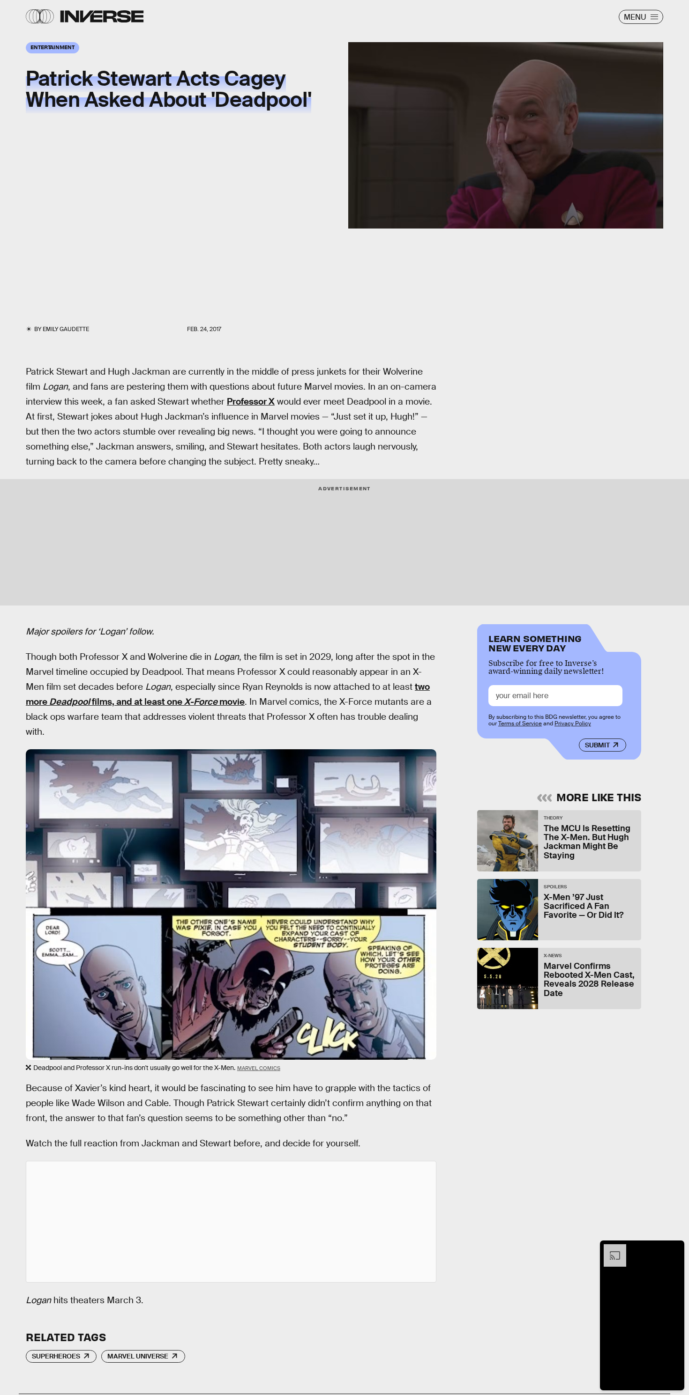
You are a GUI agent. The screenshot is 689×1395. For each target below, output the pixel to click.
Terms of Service (520, 723)
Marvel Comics (258, 1068)
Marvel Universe (137, 1356)
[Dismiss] (674, 1249)
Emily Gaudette (66, 329)
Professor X (251, 401)
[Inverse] (102, 16)
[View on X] (231, 1221)
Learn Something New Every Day (535, 642)
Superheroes (56, 1356)
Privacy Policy (572, 723)
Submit (597, 745)
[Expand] (610, 1249)
